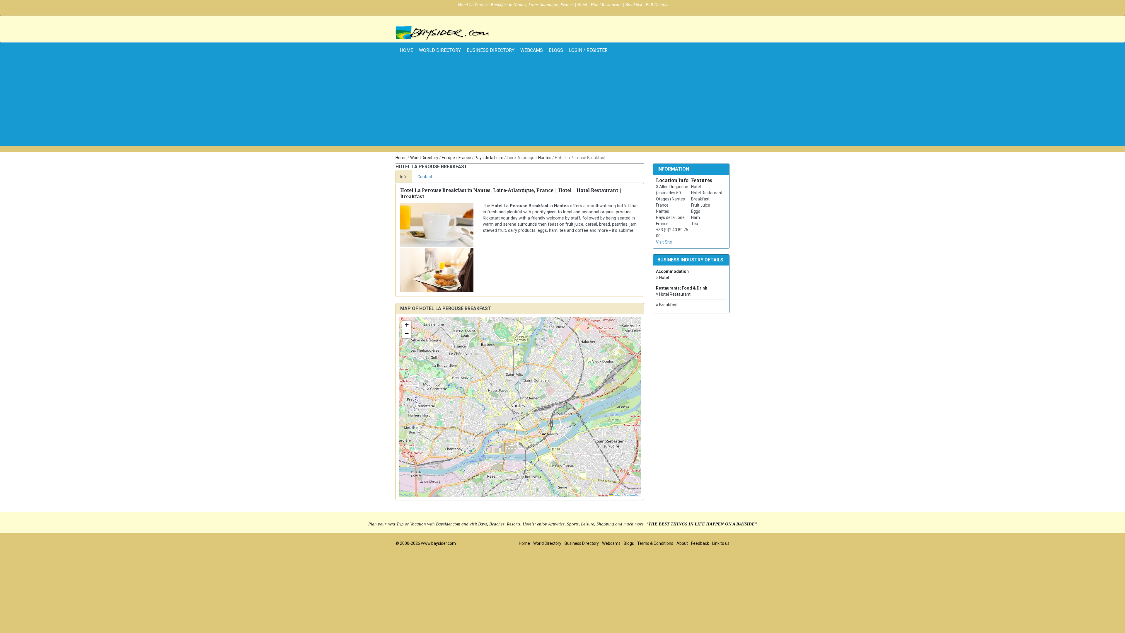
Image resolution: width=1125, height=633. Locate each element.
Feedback (700, 543)
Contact (424, 176)
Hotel (663, 277)
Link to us (720, 543)
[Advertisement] (562, 105)
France (464, 157)
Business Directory (490, 50)
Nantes (544, 157)
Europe (448, 157)
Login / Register (588, 50)
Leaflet (616, 495)
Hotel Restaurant (674, 294)
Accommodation (672, 271)
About (682, 543)
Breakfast (668, 304)
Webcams (531, 50)
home (406, 50)
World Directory (440, 50)
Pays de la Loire (489, 157)
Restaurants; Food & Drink (681, 288)
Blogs (556, 50)
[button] (406, 325)
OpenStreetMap (631, 495)
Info (404, 176)
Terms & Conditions (655, 543)
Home (401, 157)
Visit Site (664, 242)
